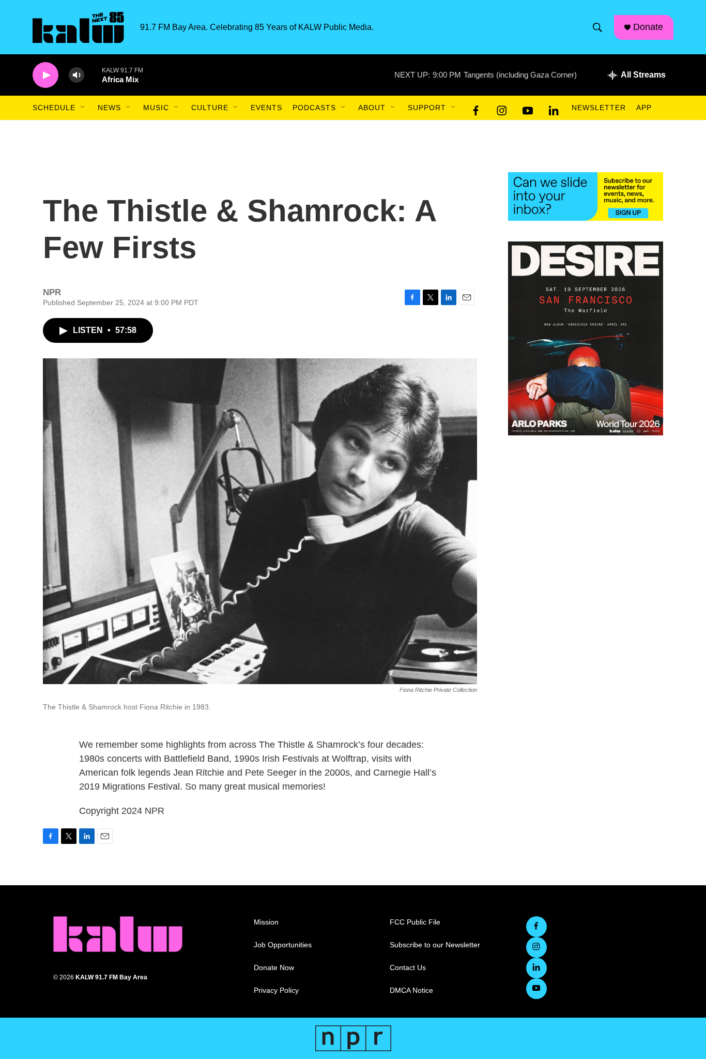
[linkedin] (553, 108)
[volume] (76, 75)
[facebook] (476, 108)
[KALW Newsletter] (585, 196)
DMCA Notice (411, 990)
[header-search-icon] (597, 27)
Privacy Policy (276, 990)
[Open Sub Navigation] (83, 107)
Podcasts (314, 107)
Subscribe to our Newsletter (435, 945)
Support (427, 107)
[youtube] (527, 108)
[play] (45, 75)
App (644, 107)
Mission (266, 922)
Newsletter (599, 107)
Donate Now (274, 968)
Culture (209, 107)
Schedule (54, 107)
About (372, 107)
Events (266, 107)
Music (156, 107)
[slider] (93, 74)
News (109, 107)
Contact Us (408, 968)
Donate (648, 27)
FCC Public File (415, 922)
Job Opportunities (283, 945)
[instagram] (502, 108)
